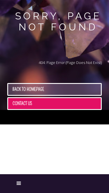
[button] (10, 184)
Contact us (22, 103)
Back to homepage (28, 89)
